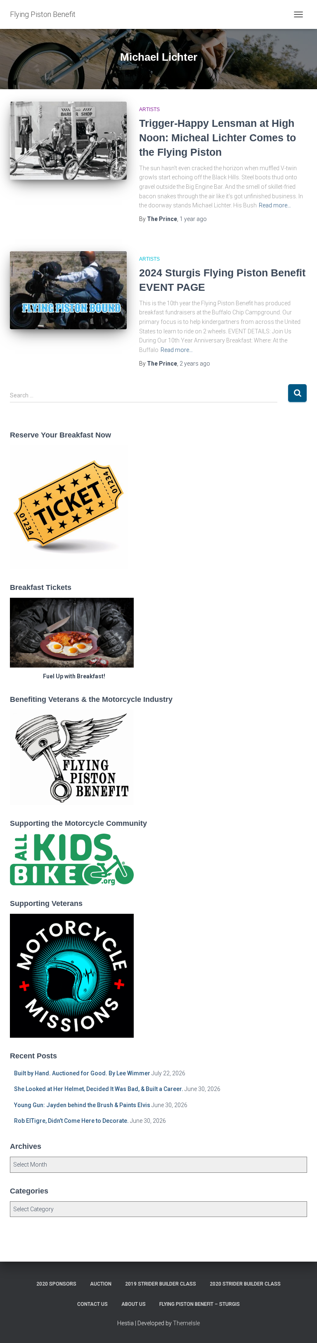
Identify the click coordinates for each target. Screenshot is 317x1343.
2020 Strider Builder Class (245, 1284)
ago (193, 219)
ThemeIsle (186, 1323)
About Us (133, 1304)
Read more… (275, 205)
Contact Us (92, 1304)
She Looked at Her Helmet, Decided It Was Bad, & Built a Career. (98, 1089)
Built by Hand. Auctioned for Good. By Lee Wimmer (82, 1073)
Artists (149, 109)
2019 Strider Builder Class (160, 1284)
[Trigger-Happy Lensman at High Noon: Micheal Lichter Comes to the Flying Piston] (68, 140)
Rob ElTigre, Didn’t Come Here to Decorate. (71, 1120)
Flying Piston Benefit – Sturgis (199, 1304)
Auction (100, 1284)
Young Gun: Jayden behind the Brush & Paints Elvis (82, 1105)
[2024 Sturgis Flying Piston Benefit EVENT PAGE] (68, 290)
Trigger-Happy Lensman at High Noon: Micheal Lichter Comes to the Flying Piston (217, 137)
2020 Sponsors (56, 1284)
